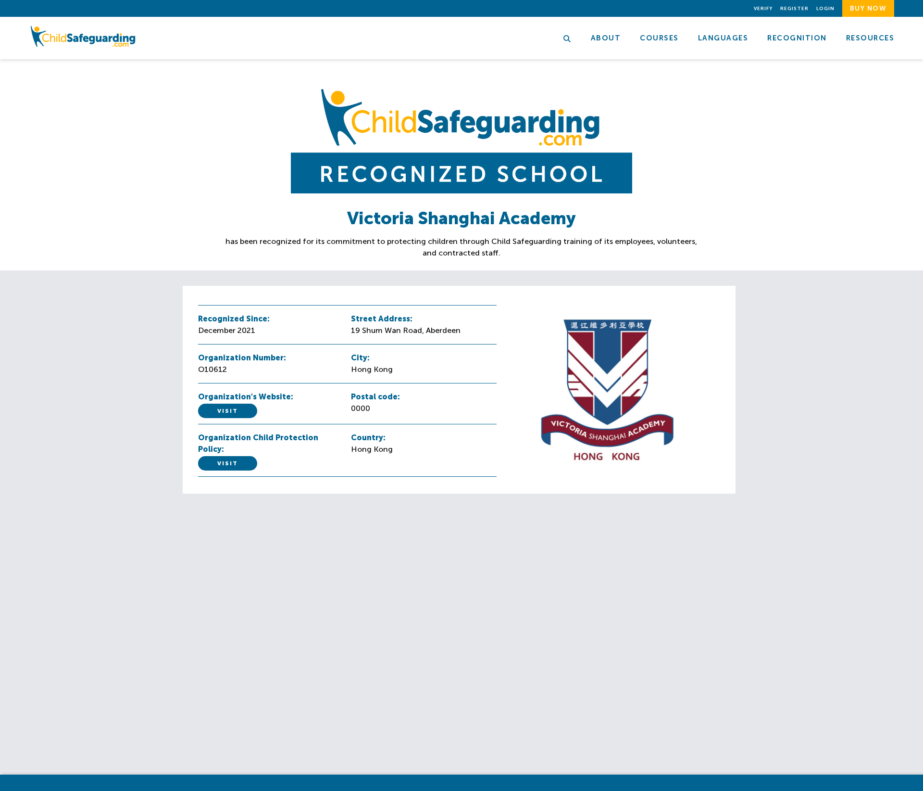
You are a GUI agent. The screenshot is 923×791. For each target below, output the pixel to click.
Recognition (797, 38)
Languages (723, 38)
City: (360, 357)
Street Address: (381, 318)
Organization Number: (242, 357)
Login (825, 9)
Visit (227, 411)
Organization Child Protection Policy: (258, 443)
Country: (368, 437)
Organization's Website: (245, 396)
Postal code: (375, 396)
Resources (870, 38)
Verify (763, 9)
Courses (659, 38)
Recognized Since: (234, 318)
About (606, 38)
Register (794, 9)
